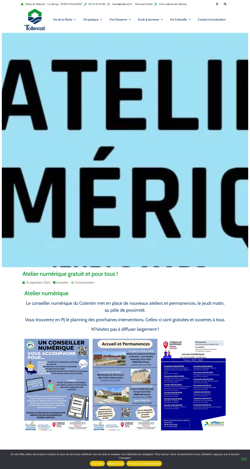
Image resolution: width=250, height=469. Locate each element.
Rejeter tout (116, 463)
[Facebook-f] (217, 4)
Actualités (62, 282)
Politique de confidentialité (144, 463)
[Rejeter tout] (244, 459)
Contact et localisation (212, 19)
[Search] (225, 4)
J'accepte (97, 463)
